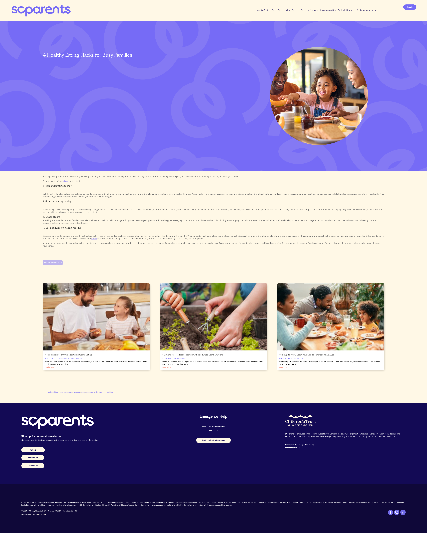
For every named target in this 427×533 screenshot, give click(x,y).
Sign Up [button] (33, 450)
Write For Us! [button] (32, 457)
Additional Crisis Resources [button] (213, 440)
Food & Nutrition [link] (76, 358)
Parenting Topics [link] (262, 10)
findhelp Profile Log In (293, 447)
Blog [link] (274, 10)
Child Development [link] (62, 358)
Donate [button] (410, 7)
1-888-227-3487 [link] (213, 430)
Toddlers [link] (89, 392)
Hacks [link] (96, 392)
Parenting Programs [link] (309, 10)
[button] (425, 517)
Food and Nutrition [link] (106, 392)
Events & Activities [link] (328, 10)
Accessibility (309, 445)
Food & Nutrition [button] (51, 262)
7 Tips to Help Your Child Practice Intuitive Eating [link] (68, 354)
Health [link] (62, 392)
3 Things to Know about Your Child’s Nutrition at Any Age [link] (306, 354)
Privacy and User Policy (294, 445)
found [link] (94, 238)
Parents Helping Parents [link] (288, 10)
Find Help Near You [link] (346, 10)
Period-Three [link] (41, 514)
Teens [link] (83, 392)
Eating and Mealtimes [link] (51, 392)
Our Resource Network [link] (366, 10)
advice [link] (65, 181)
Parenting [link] (76, 392)
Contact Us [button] (33, 465)
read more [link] (49, 367)
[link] (41, 10)
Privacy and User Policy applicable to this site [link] (67, 502)
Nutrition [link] (68, 392)
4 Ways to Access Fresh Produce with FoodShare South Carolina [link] (192, 354)
